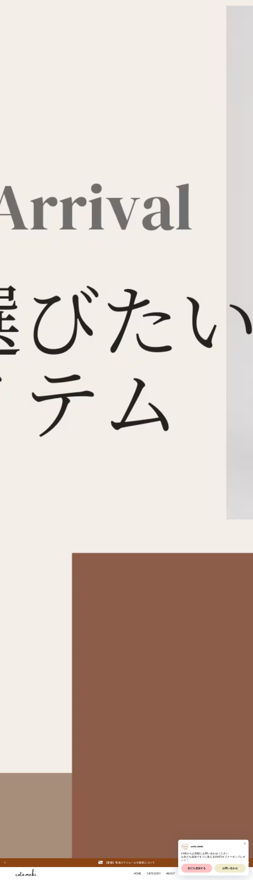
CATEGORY (154, 873)
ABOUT (170, 873)
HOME (137, 873)
